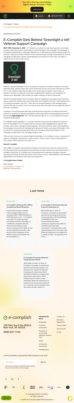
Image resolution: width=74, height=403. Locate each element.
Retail (41, 341)
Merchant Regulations (61, 321)
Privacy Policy (61, 325)
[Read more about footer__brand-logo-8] (68, 387)
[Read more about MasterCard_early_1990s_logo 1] (32, 387)
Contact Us (61, 317)
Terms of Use (61, 329)
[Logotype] (5, 16)
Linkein (12, 379)
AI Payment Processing (43, 345)
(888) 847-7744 (11, 332)
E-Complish (7, 24)
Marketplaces (44, 350)
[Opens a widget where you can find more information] (6, 398)
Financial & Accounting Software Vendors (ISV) (45, 334)
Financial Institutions (43, 326)
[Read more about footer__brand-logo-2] (15, 387)
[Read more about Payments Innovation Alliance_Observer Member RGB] (59, 387)
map (49, 116)
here (25, 122)
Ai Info (59, 332)
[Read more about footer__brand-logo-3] (23, 387)
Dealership (43, 322)
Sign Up (43, 362)
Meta (18, 379)
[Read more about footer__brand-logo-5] (41, 387)
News (16, 24)
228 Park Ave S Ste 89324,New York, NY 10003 (17, 326)
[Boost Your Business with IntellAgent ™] (70, 398)
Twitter (6, 379)
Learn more (37, 9)
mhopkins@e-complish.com (13, 166)
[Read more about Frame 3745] (6, 387)
